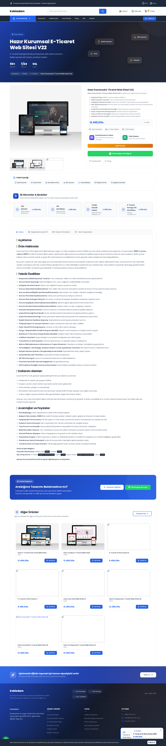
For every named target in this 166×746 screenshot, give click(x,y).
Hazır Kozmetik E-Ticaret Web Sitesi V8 (33, 645)
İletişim (92, 18)
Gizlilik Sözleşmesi (91, 715)
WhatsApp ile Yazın (137, 487)
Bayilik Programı (53, 732)
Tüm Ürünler (66, 18)
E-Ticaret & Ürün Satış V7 (27, 599)
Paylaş (108, 161)
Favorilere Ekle (95, 161)
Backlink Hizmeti (53, 725)
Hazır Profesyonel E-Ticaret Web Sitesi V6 (125, 599)
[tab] (20, 232)
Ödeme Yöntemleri (91, 729)
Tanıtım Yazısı (52, 729)
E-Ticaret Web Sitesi (54, 722)
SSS (145, 3)
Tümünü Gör (142, 513)
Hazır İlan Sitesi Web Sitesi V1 (74, 599)
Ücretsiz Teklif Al (112, 487)
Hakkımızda (53, 18)
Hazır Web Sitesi (53, 715)
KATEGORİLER (22, 18)
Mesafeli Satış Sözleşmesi (93, 718)
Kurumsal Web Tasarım (55, 718)
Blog (153, 3)
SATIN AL (50, 560)
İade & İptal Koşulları (91, 725)
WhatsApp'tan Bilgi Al (121, 153)
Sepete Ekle (120, 146)
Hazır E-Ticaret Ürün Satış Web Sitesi (32, 553)
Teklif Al (149, 18)
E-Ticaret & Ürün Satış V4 (119, 553)
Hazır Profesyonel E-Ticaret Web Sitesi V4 (79, 645)
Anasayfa (41, 18)
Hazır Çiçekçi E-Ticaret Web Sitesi (76, 553)
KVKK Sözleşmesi (90, 722)
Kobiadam (16, 691)
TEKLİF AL (148, 675)
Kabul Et (151, 742)
